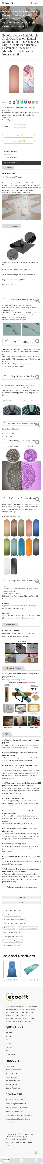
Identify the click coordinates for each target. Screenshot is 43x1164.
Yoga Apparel (11, 1077)
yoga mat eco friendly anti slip (15, 923)
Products (9, 1032)
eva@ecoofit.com (18, 1103)
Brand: (6, 154)
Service (9, 1043)
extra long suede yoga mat (13, 941)
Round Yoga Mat (13, 1088)
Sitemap (21, 1142)
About (8, 1036)
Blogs (8, 1051)
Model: (6, 151)
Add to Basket (17, 141)
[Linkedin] (35, 1152)
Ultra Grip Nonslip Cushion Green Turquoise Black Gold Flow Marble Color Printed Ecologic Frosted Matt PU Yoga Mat (14, 980)
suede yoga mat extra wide (13, 936)
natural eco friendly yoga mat (14, 919)
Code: (6, 157)
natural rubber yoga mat (12, 915)
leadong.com (11, 1142)
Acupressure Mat (13, 1080)
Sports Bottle (11, 1073)
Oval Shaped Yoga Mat (12, 910)
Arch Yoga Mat (9, 928)
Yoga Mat (10, 1066)
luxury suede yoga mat (12, 932)
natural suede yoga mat (12, 945)
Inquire (17, 135)
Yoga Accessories (13, 1070)
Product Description (11, 163)
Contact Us (11, 1054)
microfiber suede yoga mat (28, 928)
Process (9, 1047)
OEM (7, 1040)
